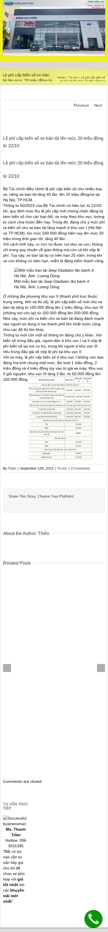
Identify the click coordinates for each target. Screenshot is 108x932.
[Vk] (72, 505)
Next (98, 105)
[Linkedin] (54, 505)
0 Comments (80, 468)
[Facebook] (10, 505)
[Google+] (45, 505)
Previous (81, 105)
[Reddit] (63, 505)
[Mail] (81, 505)
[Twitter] (19, 505)
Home (61, 77)
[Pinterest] (28, 505)
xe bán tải (44, 244)
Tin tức (73, 77)
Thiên (12, 468)
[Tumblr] (36, 505)
